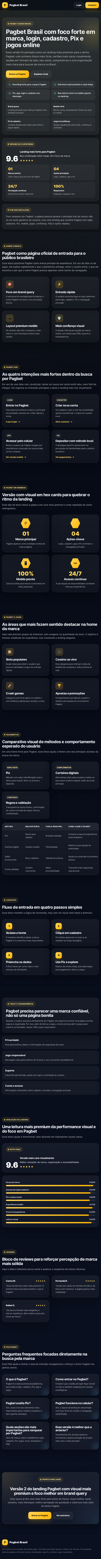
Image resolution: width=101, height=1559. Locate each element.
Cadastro (92, 5)
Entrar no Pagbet (17, 74)
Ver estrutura (63, 1515)
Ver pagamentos (63, 457)
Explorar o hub (41, 74)
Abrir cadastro (62, 421)
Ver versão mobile (14, 457)
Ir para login (11, 421)
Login (79, 5)
